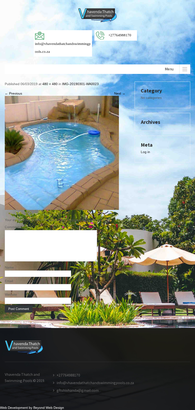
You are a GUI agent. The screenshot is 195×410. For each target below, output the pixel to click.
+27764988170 (68, 375)
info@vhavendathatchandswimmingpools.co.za (95, 382)
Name (9, 267)
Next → (119, 93)
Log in (145, 152)
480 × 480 (50, 84)
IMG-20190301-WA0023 (80, 84)
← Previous (13, 93)
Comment (13, 227)
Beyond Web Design (48, 408)
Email (9, 281)
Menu (169, 69)
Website (11, 294)
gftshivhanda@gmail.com (78, 390)
